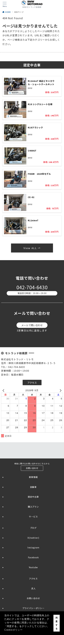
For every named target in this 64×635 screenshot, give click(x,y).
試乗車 (33, 486)
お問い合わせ (33, 598)
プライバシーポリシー (33, 608)
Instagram (33, 547)
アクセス (33, 578)
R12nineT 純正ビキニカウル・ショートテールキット (41, 82)
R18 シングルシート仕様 (40, 104)
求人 (33, 588)
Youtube (33, 567)
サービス (33, 516)
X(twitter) (33, 537)
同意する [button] (57, 623)
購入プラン (33, 506)
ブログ (33, 527)
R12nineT (33, 220)
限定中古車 (33, 496)
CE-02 (31, 197)
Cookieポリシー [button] (13, 630)
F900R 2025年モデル (39, 173)
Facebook (33, 557)
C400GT (32, 150)
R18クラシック (35, 127)
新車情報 (33, 477)
